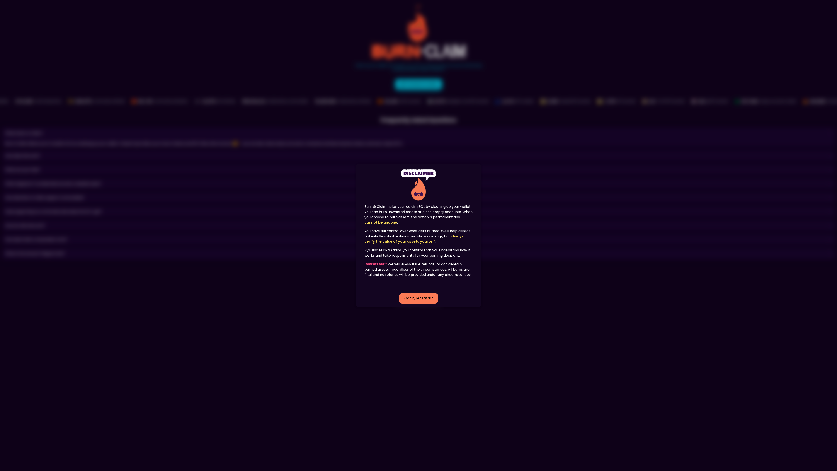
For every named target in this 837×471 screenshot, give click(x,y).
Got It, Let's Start (418, 298)
